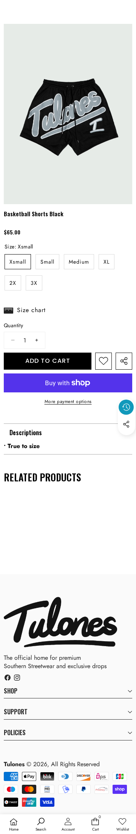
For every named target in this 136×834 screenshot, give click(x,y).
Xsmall (17, 262)
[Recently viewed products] (126, 407)
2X (12, 283)
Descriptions (25, 432)
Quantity (13, 325)
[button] (126, 441)
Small (47, 262)
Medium (79, 262)
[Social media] (126, 424)
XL (107, 262)
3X (34, 283)
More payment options (68, 401)
